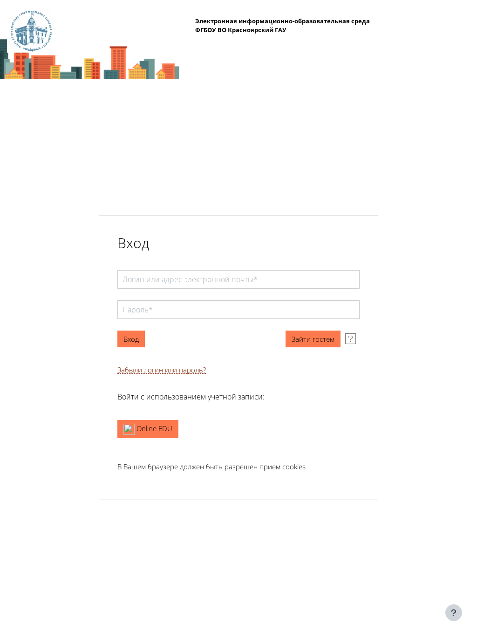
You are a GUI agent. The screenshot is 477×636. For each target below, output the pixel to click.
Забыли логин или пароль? (161, 370)
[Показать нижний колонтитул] (453, 612)
